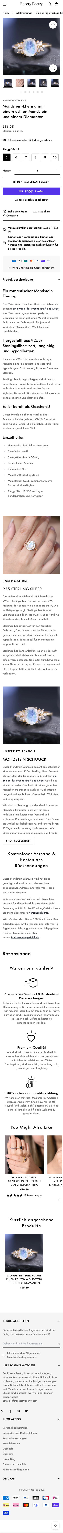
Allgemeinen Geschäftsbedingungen (23, 1355)
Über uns (8, 1454)
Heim (6, 13)
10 (55, 157)
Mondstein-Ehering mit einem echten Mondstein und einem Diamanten (24, 1279)
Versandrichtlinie (38, 913)
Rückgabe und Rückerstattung (20, 1433)
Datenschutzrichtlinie (14, 1464)
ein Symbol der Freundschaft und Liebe (35, 309)
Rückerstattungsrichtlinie (25, 937)
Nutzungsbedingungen (16, 1469)
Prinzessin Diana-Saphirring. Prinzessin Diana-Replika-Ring (24, 1181)
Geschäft (8, 1449)
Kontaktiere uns (11, 1443)
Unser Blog (9, 1459)
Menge (7, 171)
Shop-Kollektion (18, 840)
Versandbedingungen (15, 1428)
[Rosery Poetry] (31, 4)
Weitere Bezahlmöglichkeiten (31, 200)
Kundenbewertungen (15, 1438)
